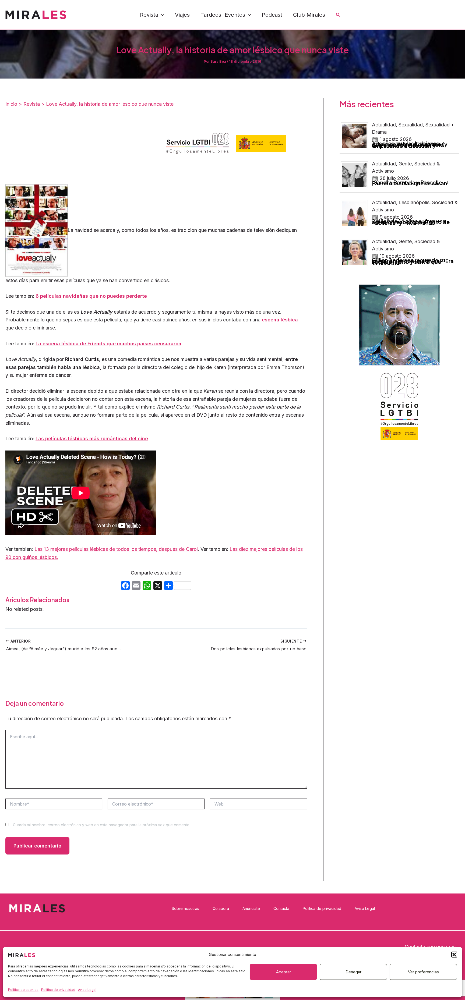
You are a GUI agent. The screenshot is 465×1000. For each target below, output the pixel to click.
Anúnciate (251, 908)
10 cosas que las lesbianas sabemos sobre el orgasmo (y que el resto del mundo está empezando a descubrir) (409, 144)
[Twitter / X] (457, 15)
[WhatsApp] (445, 15)
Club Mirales (309, 15)
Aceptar (283, 971)
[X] (157, 586)
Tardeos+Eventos (222, 15)
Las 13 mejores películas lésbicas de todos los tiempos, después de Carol (116, 549)
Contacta (281, 908)
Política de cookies (23, 990)
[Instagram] (420, 15)
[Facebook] (408, 15)
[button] (454, 954)
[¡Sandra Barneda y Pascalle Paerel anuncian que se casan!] (356, 174)
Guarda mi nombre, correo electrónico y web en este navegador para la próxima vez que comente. (101, 824)
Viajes (182, 15)
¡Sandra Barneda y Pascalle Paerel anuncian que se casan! (410, 182)
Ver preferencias (423, 971)
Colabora (221, 908)
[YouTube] (432, 15)
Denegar (353, 971)
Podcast (272, 15)
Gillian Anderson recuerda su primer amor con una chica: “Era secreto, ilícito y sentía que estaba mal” (413, 261)
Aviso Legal (87, 990)
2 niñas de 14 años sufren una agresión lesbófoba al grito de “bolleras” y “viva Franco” (411, 222)
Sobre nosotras (185, 908)
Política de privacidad (58, 990)
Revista (149, 15)
